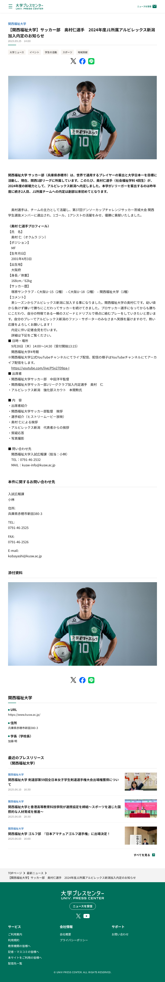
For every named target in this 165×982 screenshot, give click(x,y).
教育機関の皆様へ (19, 946)
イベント (34, 52)
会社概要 (65, 934)
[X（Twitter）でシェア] (73, 61)
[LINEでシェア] (91, 61)
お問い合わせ (120, 934)
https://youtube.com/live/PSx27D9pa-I (40, 367)
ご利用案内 (15, 934)
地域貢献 (83, 52)
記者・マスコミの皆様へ (23, 952)
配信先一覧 (15, 963)
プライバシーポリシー (74, 940)
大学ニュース (17, 52)
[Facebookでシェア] (82, 61)
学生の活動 (51, 52)
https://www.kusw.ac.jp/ (24, 715)
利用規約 (13, 940)
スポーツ (67, 52)
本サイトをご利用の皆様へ (25, 957)
